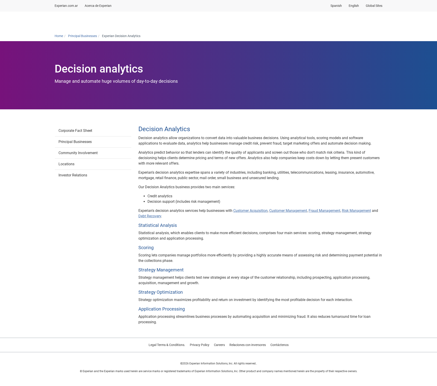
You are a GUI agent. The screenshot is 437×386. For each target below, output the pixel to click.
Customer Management (288, 210)
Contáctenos (279, 345)
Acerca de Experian (98, 6)
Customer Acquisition (250, 210)
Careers (219, 345)
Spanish (336, 6)
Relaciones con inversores (247, 345)
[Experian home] (77, 21)
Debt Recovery (149, 216)
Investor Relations (72, 175)
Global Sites (374, 6)
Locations (66, 164)
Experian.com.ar (66, 6)
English (354, 6)
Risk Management (356, 210)
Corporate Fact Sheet (75, 130)
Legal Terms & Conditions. (167, 345)
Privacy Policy (199, 345)
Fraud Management (324, 210)
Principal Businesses (75, 142)
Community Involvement (78, 153)
